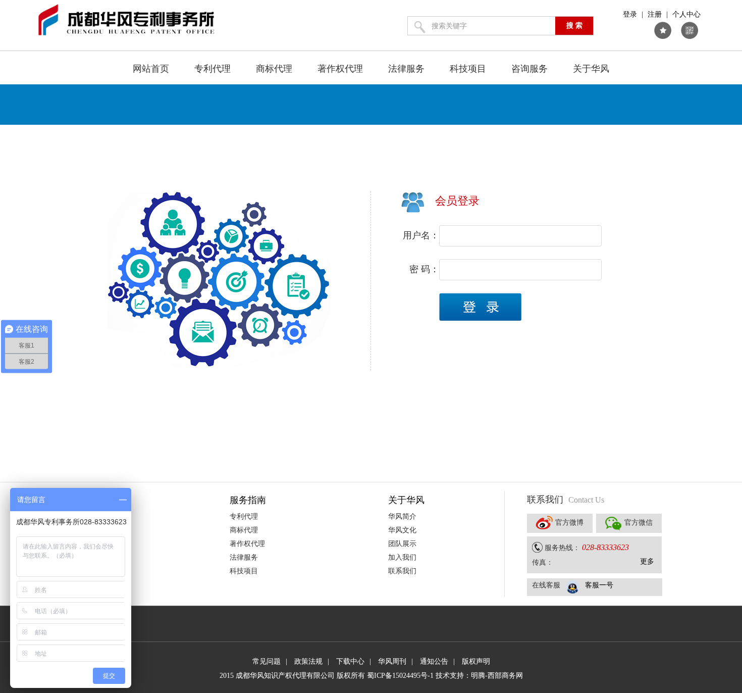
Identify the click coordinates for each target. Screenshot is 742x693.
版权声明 (476, 661)
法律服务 (406, 69)
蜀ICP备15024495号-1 (400, 675)
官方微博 (569, 522)
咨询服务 (529, 69)
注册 (655, 14)
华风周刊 (392, 661)
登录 (630, 14)
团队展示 (402, 544)
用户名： (421, 235)
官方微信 (638, 522)
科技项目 (468, 69)
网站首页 (151, 69)
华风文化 (402, 530)
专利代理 (212, 69)
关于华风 (591, 69)
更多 (647, 561)
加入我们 (402, 557)
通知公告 (434, 661)
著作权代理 (340, 69)
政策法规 (308, 661)
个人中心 (686, 14)
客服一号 (599, 585)
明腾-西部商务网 (497, 675)
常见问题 (266, 661)
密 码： (424, 269)
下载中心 (350, 661)
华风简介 (402, 516)
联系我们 (402, 571)
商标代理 (274, 69)
